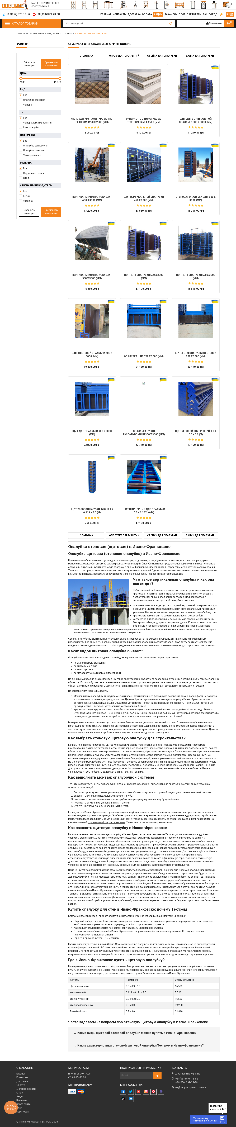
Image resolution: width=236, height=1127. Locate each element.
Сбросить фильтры (29, 64)
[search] (171, 23)
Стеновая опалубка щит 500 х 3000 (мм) (196, 198)
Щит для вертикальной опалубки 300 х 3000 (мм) (195, 120)
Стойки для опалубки (162, 55)
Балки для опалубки (200, 55)
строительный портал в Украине (106, 822)
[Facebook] (123, 1092)
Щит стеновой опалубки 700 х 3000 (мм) (92, 354)
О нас (19, 1092)
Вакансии (170, 14)
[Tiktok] (123, 1099)
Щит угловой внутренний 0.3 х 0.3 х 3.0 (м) (195, 433)
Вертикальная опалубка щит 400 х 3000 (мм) (92, 198)
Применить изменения (51, 64)
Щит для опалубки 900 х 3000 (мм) (92, 433)
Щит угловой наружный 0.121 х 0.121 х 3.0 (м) (92, 511)
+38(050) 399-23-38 (186, 1082)
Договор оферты (26, 1088)
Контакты (119, 14)
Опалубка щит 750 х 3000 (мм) (144, 356)
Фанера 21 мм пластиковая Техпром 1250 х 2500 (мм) (144, 120)
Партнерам (194, 14)
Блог (182, 14)
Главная (105, 14)
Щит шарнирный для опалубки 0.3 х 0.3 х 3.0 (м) (144, 511)
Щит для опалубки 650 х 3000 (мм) (195, 276)
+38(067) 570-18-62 (186, 1078)
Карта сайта (23, 1104)
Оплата (147, 14)
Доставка (134, 14)
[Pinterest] (153, 1092)
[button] (40, 95)
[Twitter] (131, 1092)
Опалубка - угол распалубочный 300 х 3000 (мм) (144, 433)
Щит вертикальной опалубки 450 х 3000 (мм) (144, 198)
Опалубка (86, 55)
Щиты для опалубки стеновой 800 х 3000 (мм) (195, 354)
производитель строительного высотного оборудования (182, 567)
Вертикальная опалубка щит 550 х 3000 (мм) (92, 276)
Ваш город (210, 14)
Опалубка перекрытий (124, 55)
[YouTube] (138, 1092)
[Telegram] (131, 1099)
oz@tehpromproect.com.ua (190, 1087)
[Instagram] (146, 1092)
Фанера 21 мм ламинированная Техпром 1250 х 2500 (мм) (92, 120)
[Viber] (161, 1092)
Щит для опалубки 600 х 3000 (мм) (143, 276)
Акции (158, 14)
